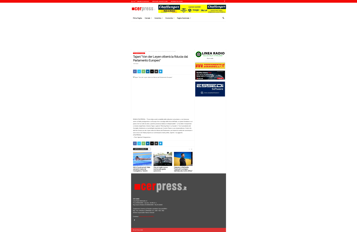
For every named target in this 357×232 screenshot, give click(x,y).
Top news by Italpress (141, 51)
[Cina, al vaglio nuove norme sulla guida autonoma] (162, 159)
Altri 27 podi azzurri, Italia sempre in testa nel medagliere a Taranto (141, 169)
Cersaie (147, 18)
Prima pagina (137, 18)
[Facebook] (224, 1)
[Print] (156, 71)
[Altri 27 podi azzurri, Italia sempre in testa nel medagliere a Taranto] (142, 159)
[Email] (152, 71)
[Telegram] (160, 71)
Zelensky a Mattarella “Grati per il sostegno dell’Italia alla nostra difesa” (183, 169)
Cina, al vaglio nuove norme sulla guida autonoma (160, 169)
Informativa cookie (177, 1)
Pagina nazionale (183, 18)
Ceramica (157, 18)
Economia (169, 18)
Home (134, 51)
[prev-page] (189, 149)
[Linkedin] (148, 71)
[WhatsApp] (143, 71)
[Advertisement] (178, 35)
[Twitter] (139, 71)
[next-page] (192, 149)
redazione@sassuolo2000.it (146, 216)
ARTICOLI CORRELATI (140, 149)
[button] (223, 18)
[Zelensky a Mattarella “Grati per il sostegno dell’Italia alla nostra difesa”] (183, 159)
